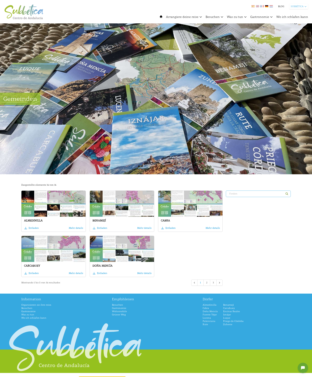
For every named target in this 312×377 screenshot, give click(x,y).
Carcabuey (32, 265)
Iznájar (227, 314)
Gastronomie (259, 17)
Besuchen (213, 17)
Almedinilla (33, 220)
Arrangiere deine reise (182, 17)
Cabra (165, 220)
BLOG (281, 6)
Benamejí (99, 220)
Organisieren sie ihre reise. (36, 305)
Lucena (207, 318)
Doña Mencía (102, 265)
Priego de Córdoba (233, 321)
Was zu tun (235, 17)
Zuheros (227, 324)
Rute (205, 324)
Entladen (34, 228)
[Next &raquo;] (219, 283)
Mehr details (76, 228)
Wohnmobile (119, 311)
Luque (226, 318)
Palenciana (209, 321)
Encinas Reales (231, 311)
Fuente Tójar (210, 314)
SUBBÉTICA (297, 6)
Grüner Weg (119, 314)
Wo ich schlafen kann (292, 17)
